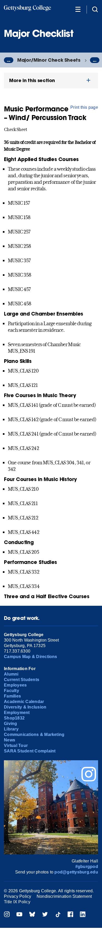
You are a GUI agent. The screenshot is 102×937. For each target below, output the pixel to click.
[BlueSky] (32, 915)
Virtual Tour (16, 745)
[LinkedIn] (83, 914)
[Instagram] (7, 914)
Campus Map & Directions (30, 656)
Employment (17, 712)
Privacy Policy (17, 896)
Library (11, 729)
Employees (15, 685)
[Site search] (95, 9)
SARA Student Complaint (29, 751)
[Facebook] (70, 914)
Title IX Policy (17, 902)
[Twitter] (45, 915)
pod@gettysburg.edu (76, 872)
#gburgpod (86, 866)
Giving (10, 723)
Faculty (11, 690)
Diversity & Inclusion (25, 707)
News (9, 740)
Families (12, 696)
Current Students (21, 679)
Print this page (84, 107)
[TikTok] (58, 915)
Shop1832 (14, 718)
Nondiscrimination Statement (64, 896)
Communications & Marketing (34, 734)
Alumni (11, 674)
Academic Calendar (24, 701)
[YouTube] (19, 915)
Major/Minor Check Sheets (48, 60)
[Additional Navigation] (78, 9)
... (8, 60)
